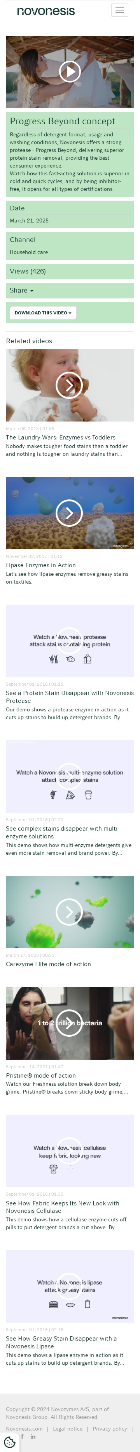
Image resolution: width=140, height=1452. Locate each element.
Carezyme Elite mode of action (48, 964)
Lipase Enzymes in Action (41, 565)
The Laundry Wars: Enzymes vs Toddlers (61, 437)
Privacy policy (110, 1429)
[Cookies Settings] (9, 1442)
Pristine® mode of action (41, 1075)
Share (20, 290)
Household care (29, 252)
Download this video (41, 313)
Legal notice (67, 1429)
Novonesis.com (24, 1429)
